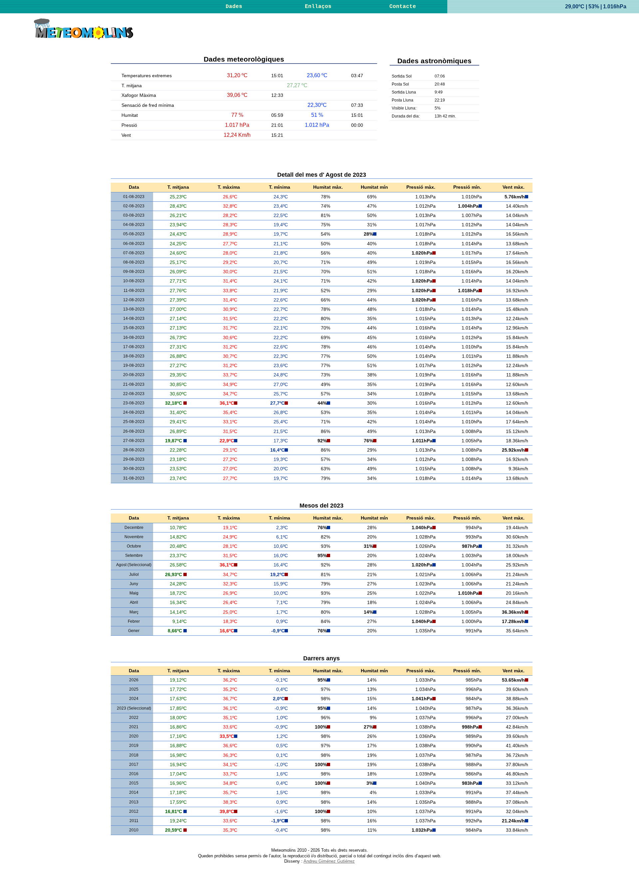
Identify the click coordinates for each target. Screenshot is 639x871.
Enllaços (318, 7)
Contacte (402, 7)
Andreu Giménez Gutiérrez (329, 861)
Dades (234, 7)
